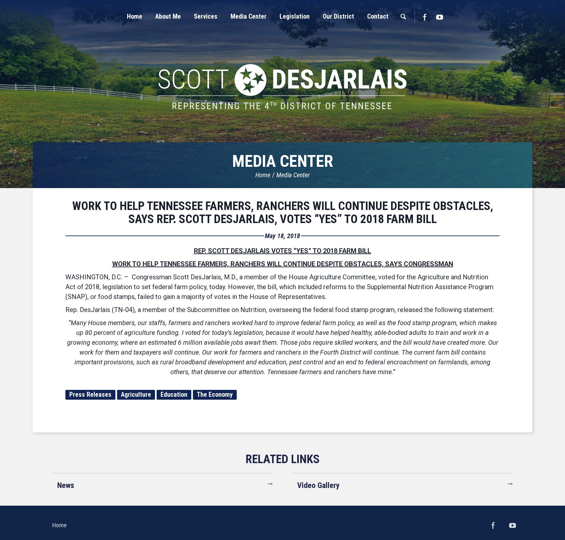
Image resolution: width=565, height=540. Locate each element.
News (65, 485)
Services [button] (205, 16)
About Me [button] (168, 16)
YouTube (440, 17)
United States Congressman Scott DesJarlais (282, 86)
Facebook (425, 17)
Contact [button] (377, 16)
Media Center (293, 175)
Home (262, 175)
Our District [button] (338, 16)
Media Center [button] (248, 16)
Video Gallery (318, 485)
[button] (168, 16)
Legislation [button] (295, 16)
